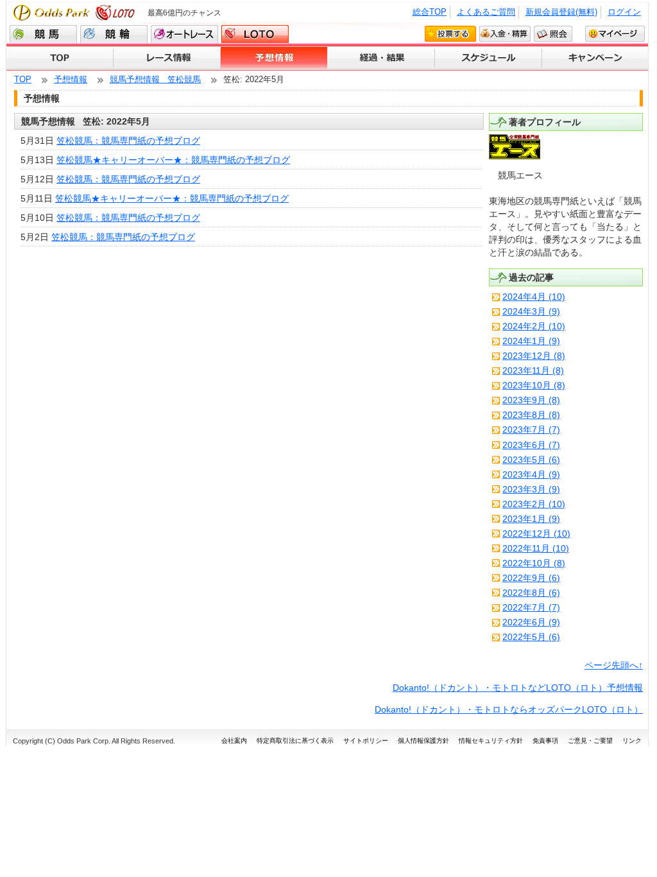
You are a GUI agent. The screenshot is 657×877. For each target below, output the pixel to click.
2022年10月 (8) (533, 563)
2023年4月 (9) (531, 474)
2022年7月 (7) (531, 607)
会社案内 (234, 740)
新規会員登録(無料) (561, 12)
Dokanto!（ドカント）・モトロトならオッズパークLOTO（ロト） (509, 709)
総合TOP (430, 12)
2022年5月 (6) (531, 637)
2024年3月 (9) (531, 311)
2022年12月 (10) (536, 533)
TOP (60, 58)
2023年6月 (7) (531, 445)
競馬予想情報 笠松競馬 (155, 79)
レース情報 (167, 58)
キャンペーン (595, 58)
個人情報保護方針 (423, 740)
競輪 (114, 34)
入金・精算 (505, 33)
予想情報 (274, 58)
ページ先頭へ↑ (613, 665)
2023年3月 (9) (531, 489)
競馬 (43, 34)
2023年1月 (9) (531, 519)
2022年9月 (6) (531, 578)
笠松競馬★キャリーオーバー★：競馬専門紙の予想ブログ (173, 160)
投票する (450, 33)
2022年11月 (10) (535, 548)
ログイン (624, 12)
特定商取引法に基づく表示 (295, 740)
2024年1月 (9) (531, 341)
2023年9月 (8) (531, 400)
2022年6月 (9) (531, 622)
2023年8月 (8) (531, 415)
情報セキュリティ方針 (491, 740)
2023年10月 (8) (533, 385)
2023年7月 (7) (531, 429)
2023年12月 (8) (533, 356)
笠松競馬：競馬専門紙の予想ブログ (128, 140)
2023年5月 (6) (531, 460)
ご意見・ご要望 (590, 740)
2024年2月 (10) (533, 326)
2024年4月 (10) (533, 296)
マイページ (615, 33)
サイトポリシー (365, 740)
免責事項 (545, 740)
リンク (632, 740)
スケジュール (488, 58)
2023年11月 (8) (533, 370)
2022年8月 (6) (531, 592)
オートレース (184, 34)
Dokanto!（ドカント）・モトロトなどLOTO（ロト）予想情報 (518, 687)
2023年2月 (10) (533, 504)
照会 (553, 33)
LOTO (255, 34)
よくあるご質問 (486, 12)
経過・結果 (381, 58)
